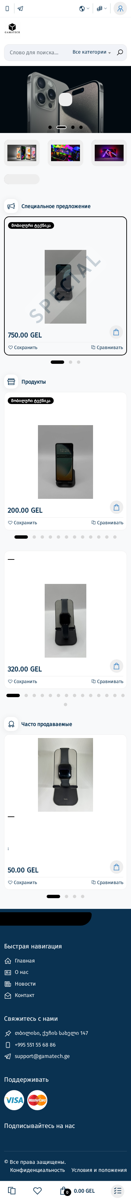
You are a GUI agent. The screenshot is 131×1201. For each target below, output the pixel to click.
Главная (24, 960)
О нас (21, 972)
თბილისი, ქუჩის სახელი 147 (50, 1033)
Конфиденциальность (38, 1170)
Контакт (23, 995)
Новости (24, 984)
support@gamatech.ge (41, 1056)
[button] (50, 127)
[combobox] (91, 52)
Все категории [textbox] (89, 52)
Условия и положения (99, 1170)
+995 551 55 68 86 (34, 1045)
